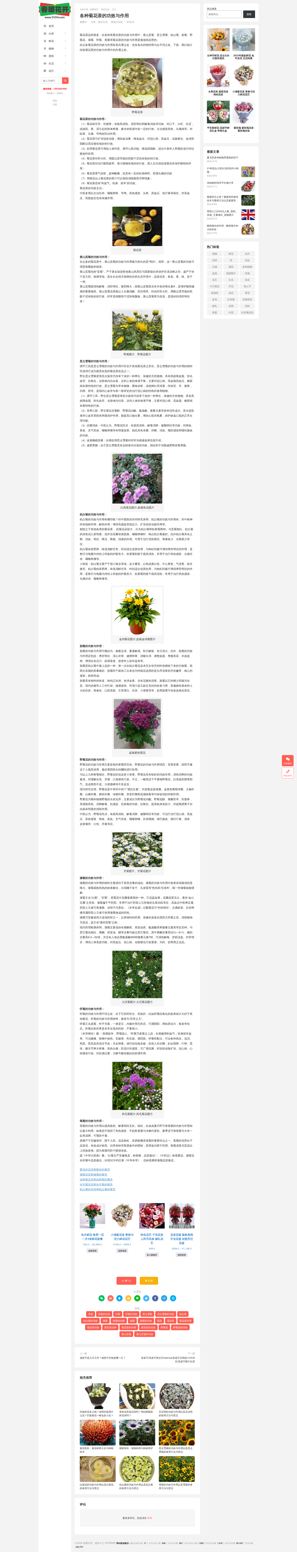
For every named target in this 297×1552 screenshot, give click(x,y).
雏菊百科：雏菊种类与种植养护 (136, 1448)
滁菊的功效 (119, 1320)
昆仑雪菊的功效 (165, 1314)
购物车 (60, 93)
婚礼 (214, 306)
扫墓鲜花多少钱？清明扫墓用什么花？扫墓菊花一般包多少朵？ (96, 1413)
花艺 (49, 70)
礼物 (214, 266)
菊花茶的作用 (129, 1327)
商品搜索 (212, 8)
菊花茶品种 (110, 1327)
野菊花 (164, 1327)
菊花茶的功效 (148, 1327)
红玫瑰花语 (247, 312)
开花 (231, 286)
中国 (231, 312)
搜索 (249, 14)
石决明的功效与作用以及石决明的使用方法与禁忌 (175, 1413)
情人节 (247, 286)
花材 (247, 306)
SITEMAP (110, 1543)
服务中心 (99, 1543)
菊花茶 (170, 1320)
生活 (49, 63)
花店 (231, 292)
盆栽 (214, 273)
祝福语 (214, 292)
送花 (247, 279)
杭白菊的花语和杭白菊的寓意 (98, 1189)
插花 (231, 266)
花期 (231, 306)
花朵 (247, 260)
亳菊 (90, 1314)
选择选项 (92, 1250)
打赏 (149, 1280)
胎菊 (132, 1320)
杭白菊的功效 (90, 1320)
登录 (149, 1518)
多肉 (214, 299)
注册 (55, 104)
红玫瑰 (231, 299)
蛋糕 (49, 56)
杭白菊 (182, 1314)
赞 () (126, 1280)
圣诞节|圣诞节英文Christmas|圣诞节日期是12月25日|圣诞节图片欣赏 (168, 1359)
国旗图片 (231, 273)
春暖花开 (54, 10)
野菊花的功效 (180, 1327)
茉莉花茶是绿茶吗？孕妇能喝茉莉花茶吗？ (136, 1413)
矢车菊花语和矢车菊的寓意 (96, 1184)
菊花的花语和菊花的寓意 (95, 1169)
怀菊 (117, 1314)
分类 (49, 33)
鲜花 (49, 41)
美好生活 (105, 9)
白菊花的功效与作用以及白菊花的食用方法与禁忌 (96, 1486)
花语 (214, 260)
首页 (49, 26)
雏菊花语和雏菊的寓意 (93, 1174)
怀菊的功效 (131, 1314)
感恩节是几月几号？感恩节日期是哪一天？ (102, 1357)
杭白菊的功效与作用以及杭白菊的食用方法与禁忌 (136, 1486)
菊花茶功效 (93, 1327)
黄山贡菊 (126, 1334)
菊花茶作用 (185, 1320)
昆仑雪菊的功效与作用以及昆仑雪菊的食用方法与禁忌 (175, 1449)
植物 (49, 48)
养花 (247, 292)
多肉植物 (247, 266)
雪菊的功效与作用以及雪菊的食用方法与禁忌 (175, 1486)
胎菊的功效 (146, 1320)
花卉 (247, 253)
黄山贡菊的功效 (144, 1334)
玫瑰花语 (247, 299)
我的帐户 (51, 93)
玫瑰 (247, 273)
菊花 (159, 1320)
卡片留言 (214, 286)
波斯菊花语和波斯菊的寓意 (96, 1179)
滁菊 (105, 1320)
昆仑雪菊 (147, 1314)
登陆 (55, 100)
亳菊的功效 (104, 1314)
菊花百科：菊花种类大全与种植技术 (96, 1449)
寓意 (214, 312)
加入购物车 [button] (152, 1254)
